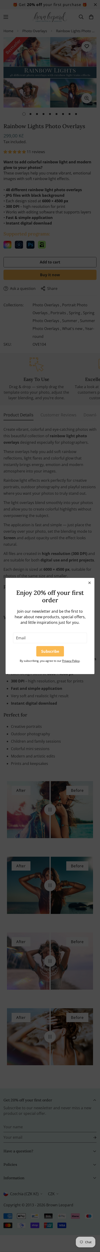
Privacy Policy (71, 661)
